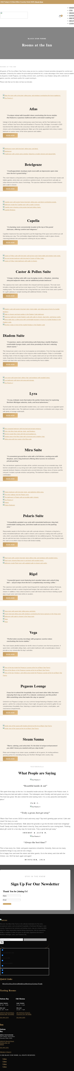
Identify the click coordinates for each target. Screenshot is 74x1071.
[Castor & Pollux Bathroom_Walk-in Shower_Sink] (20, 261)
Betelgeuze (33, 164)
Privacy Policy (5, 1052)
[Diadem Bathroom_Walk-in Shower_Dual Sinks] (23, 314)
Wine (4, 984)
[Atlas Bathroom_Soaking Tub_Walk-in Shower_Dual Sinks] (8, 98)
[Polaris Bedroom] (9, 505)
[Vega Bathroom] (18, 616)
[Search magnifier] (2, 942)
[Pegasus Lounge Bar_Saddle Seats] (26, 667)
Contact (35, 984)
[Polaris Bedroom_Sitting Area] (23, 492)
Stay (11, 984)
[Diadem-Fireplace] (33, 322)
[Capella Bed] (22, 207)
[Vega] (5, 619)
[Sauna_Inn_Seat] (21, 728)
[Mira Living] (24, 436)
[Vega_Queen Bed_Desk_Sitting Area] (19, 611)
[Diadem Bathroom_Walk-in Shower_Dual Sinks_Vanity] (32, 317)
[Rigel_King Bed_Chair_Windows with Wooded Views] (30, 558)
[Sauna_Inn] (27, 726)
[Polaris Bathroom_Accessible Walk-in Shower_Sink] (21, 497)
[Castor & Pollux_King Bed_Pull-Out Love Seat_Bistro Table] (32, 256)
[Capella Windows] (9, 210)
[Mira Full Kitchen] (19, 434)
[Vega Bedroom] (32, 614)
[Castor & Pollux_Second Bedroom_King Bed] (23, 258)
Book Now (10, 135)
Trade (40, 984)
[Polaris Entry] (16, 494)
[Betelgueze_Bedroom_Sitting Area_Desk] (20, 148)
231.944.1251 (4, 1047)
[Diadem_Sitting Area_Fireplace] (33, 312)
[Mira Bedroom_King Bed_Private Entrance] (22, 428)
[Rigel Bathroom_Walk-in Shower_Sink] (25, 563)
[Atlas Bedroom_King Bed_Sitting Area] (32, 95)
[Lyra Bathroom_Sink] (18, 380)
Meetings (28, 984)
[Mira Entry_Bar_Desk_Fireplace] (19, 431)
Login (71, 23)
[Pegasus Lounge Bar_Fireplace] (33, 675)
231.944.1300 (20, 1017)
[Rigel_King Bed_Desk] (23, 560)
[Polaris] (8, 500)
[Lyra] (8, 383)
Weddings (21, 984)
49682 (2, 1044)
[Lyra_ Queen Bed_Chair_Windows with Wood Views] (26, 377)
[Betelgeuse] (7, 151)
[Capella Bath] (21, 204)
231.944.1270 (4, 1017)
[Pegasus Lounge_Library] (26, 670)
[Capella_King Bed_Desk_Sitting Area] (29, 202)
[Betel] (29, 154)
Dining (15, 984)
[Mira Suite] (17, 439)
